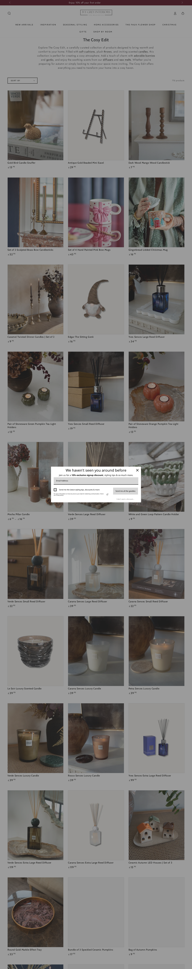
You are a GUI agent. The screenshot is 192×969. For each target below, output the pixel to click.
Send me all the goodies (125, 491)
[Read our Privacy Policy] (107, 494)
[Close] (137, 470)
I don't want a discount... (125, 499)
